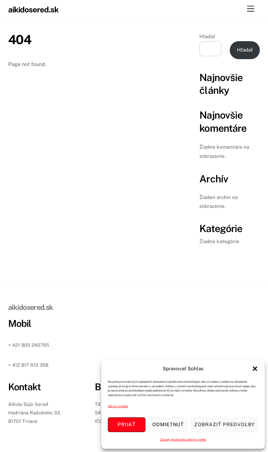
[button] (255, 368)
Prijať (127, 424)
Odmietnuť (168, 424)
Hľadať (207, 36)
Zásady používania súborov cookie (183, 439)
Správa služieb (118, 406)
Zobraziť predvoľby (224, 424)
